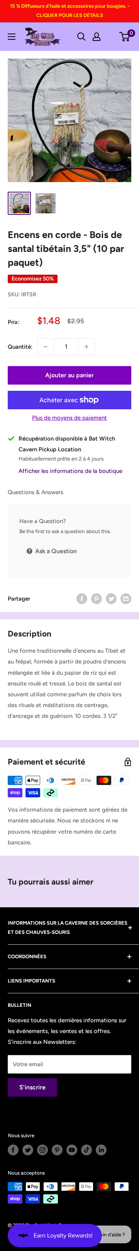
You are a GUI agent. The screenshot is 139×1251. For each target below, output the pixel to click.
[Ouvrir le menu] (11, 37)
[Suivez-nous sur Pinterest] (57, 1150)
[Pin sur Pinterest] (96, 598)
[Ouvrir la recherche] (81, 36)
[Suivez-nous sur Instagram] (42, 1150)
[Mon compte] (96, 36)
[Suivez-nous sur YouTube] (71, 1150)
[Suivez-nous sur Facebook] (13, 1150)
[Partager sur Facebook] (81, 598)
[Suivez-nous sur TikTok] (86, 1150)
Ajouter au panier (69, 375)
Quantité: (20, 346)
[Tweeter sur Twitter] (111, 598)
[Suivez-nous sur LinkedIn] (101, 1150)
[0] (125, 36)
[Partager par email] (125, 598)
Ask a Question (55, 551)
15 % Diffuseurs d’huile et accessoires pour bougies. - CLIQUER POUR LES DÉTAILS (69, 10)
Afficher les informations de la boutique (70, 471)
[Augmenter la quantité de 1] (86, 347)
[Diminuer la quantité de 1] (45, 347)
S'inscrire (32, 1087)
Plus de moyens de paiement (69, 417)
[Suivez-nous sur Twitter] (27, 1150)
